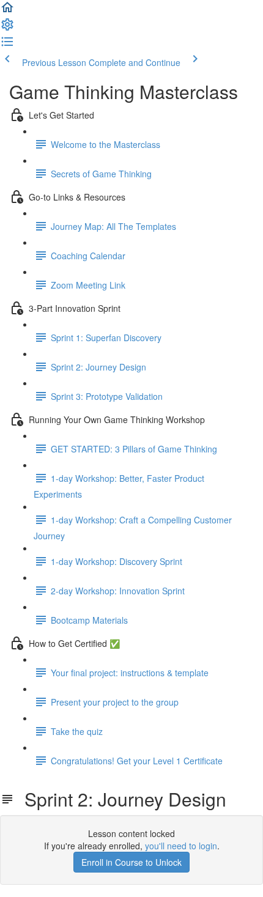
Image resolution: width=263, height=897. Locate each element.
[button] (7, 11)
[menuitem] (7, 28)
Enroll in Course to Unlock (131, 862)
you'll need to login (181, 846)
